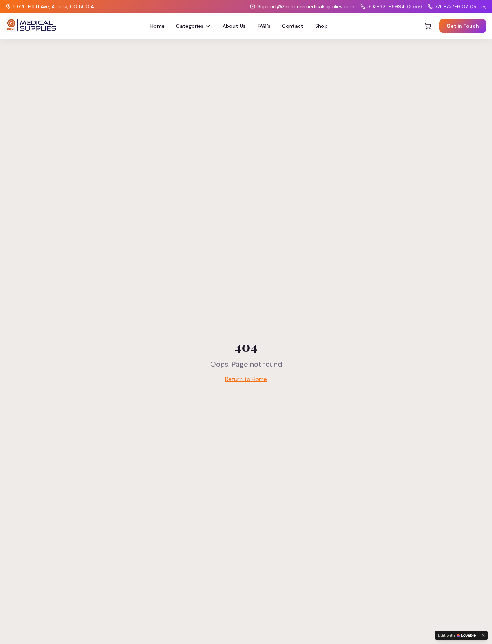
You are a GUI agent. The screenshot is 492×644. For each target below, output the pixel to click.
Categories (190, 26)
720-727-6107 (460, 6)
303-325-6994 (394, 6)
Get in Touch (463, 26)
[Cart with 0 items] (428, 26)
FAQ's (264, 26)
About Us (234, 26)
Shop (321, 26)
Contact (292, 26)
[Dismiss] (483, 635)
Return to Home (246, 379)
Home (157, 26)
